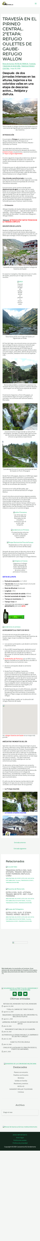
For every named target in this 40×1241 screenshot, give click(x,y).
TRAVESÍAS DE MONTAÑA (11, 66)
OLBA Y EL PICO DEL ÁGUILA (20, 1042)
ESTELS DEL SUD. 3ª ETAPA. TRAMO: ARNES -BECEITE (18, 913)
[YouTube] (25, 994)
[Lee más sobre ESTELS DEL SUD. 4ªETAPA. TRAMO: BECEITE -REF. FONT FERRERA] (15, 889)
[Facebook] (15, 994)
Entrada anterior (20, 842)
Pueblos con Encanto (20, 1075)
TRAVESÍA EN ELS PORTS (27, 880)
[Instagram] (20, 994)
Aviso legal (20, 1137)
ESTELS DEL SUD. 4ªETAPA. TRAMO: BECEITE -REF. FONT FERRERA (19, 894)
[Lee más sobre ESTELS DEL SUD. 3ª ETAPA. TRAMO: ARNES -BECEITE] (14, 909)
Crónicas (21, 1092)
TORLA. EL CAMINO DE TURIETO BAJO (20, 1009)
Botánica (21, 1078)
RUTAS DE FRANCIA (21, 64)
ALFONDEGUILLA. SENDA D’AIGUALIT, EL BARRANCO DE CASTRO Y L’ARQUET (20, 1035)
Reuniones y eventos (21, 1083)
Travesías (32, 64)
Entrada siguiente (20, 848)
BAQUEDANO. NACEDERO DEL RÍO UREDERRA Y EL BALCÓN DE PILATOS (20, 1015)
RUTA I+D (21, 1086)
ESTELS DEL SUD (26, 878)
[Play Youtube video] (20, 802)
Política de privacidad (20, 1143)
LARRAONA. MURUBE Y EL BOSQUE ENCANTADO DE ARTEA (20, 1023)
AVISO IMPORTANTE (20, 1135)
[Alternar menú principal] (35, 3)
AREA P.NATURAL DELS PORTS (13, 878)
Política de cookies (20, 1140)
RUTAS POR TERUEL (20, 900)
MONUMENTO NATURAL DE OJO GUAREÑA (20, 1029)
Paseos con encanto (21, 1072)
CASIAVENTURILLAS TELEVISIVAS (21, 1089)
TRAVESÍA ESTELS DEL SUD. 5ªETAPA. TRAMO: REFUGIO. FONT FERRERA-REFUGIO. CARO (19, 873)
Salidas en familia (21, 1081)
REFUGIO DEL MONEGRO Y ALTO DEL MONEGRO (20, 1004)
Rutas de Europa (8, 64)
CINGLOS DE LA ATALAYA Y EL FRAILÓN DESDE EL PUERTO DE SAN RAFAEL (20, 1048)
